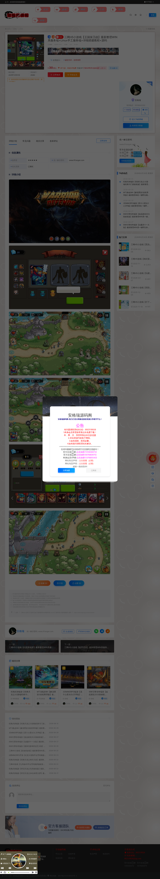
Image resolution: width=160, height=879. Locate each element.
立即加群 (66, 470)
